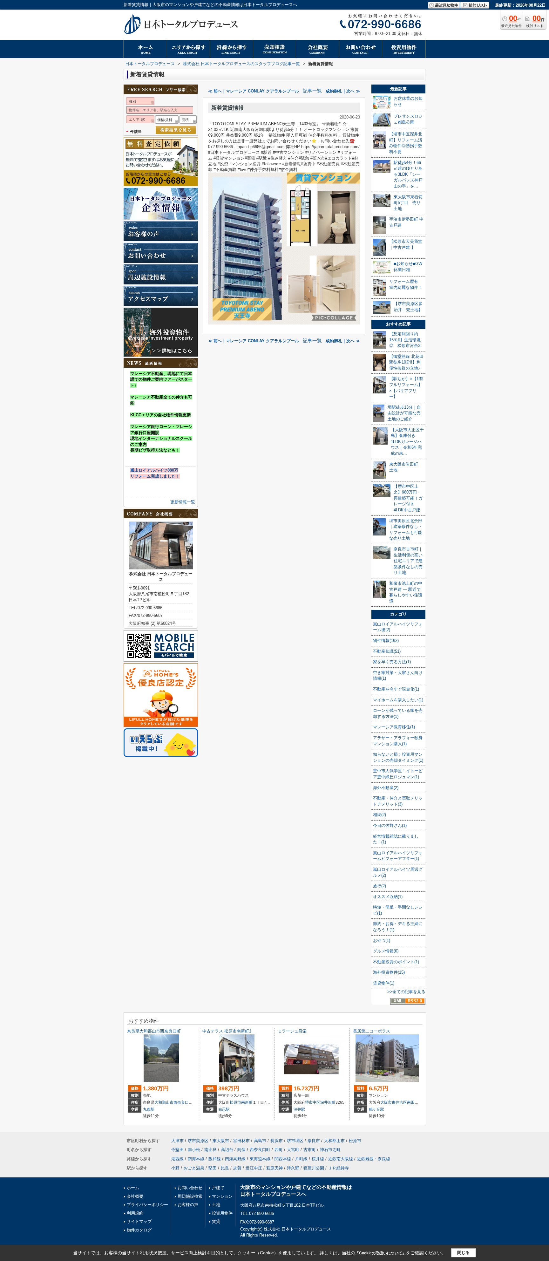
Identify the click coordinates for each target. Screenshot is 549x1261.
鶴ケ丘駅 (376, 1109)
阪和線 (214, 1158)
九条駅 (148, 1109)
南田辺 (412, 1102)
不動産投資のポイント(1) (396, 961)
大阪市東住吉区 (393, 1102)
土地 (216, 1204)
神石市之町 (330, 1149)
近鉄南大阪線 (340, 1158)
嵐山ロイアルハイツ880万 (154, 470)
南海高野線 (235, 1158)
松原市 (235, 1102)
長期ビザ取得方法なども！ (155, 450)
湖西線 (177, 1158)
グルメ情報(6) (385, 951)
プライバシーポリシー (147, 1204)
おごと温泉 (194, 1168)
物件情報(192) (386, 640)
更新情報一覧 (182, 502)
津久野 (293, 1168)
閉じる (463, 1252)
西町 (278, 1149)
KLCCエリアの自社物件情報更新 (160, 414)
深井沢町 (328, 1102)
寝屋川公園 (313, 1168)
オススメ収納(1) (388, 896)
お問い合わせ (190, 1187)
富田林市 (241, 1140)
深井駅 (299, 1109)
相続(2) (379, 814)
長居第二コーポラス (371, 1031)
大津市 (177, 1140)
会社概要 (135, 1196)
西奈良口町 (183, 1102)
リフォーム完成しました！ (155, 476)
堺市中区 (312, 1102)
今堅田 (177, 1149)
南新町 (247, 1102)
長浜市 (276, 1140)
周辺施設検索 (190, 1196)
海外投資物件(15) (389, 972)
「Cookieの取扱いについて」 (380, 1253)
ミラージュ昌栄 (292, 1031)
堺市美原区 (198, 1140)
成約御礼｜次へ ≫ (343, 91)
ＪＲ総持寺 (338, 1168)
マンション (222, 1196)
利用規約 (135, 1213)
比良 (225, 1168)
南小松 (194, 1149)
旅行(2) (379, 885)
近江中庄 (254, 1168)
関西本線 (282, 1158)
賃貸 (216, 1221)
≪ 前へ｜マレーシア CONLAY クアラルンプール (253, 91)
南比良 (210, 1149)
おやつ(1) (381, 940)
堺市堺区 (295, 1140)
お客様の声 (188, 1204)
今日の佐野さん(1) (390, 825)
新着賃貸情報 (227, 108)
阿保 (241, 1149)
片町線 (301, 1158)
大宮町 (293, 1149)
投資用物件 (222, 1213)
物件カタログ (139, 1230)
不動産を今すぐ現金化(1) (396, 689)
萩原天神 (274, 1168)
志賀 (237, 1168)
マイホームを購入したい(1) (398, 700)
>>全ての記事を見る (406, 991)
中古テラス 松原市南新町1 (226, 1031)
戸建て (218, 1187)
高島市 (260, 1140)
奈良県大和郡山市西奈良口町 (154, 1031)
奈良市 (314, 1140)
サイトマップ (139, 1221)
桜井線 (318, 1158)
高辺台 (227, 1149)
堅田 (212, 1168)
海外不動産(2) (385, 787)
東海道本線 (260, 1158)
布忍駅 (224, 1109)
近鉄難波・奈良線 (373, 1158)
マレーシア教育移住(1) (394, 727)
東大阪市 (221, 1140)
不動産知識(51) (387, 651)
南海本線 (196, 1158)
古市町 (309, 1149)
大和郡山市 (163, 1102)
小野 (175, 1168)
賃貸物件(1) (383, 983)
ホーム (133, 1187)
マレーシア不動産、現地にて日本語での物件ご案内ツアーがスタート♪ (161, 379)
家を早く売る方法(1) (392, 661)
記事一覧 (312, 90)
